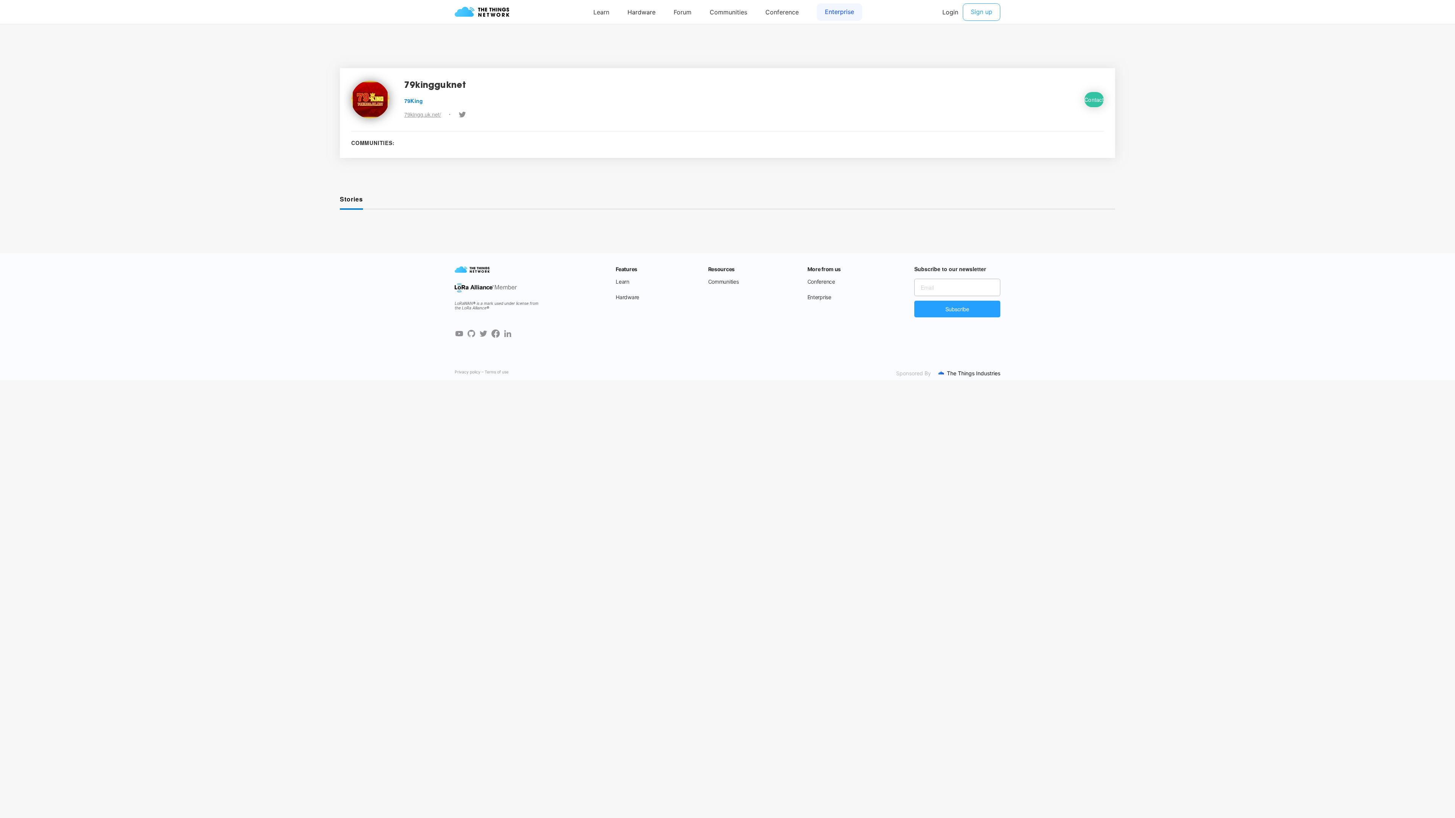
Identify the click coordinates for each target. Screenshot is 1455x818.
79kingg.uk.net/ (422, 114)
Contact (1094, 99)
